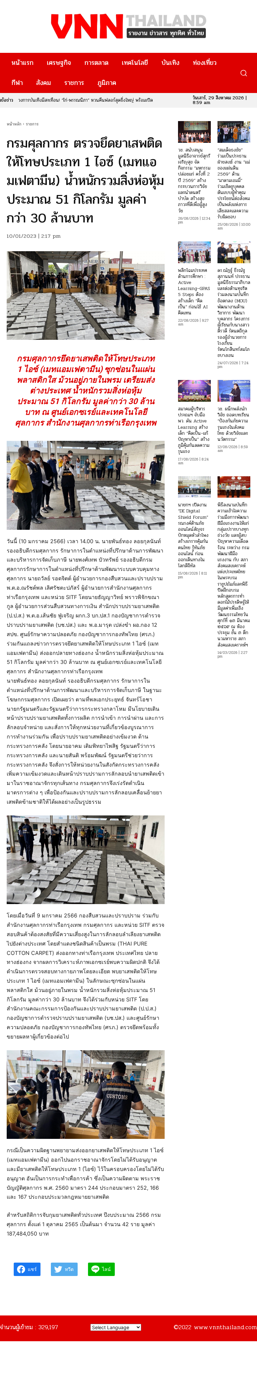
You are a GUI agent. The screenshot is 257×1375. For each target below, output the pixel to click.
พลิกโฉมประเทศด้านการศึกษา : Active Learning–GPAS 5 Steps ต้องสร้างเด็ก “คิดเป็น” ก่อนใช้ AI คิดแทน (194, 291)
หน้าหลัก (14, 124)
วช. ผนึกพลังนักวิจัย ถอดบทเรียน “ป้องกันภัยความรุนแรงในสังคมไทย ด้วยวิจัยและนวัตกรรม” (233, 424)
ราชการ (32, 124)
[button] (243, 73)
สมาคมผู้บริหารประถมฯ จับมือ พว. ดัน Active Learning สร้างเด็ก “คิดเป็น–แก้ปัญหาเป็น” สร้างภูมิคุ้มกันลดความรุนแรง (193, 430)
